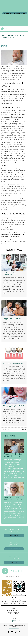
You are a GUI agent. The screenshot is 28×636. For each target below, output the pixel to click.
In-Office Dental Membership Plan (14, 13)
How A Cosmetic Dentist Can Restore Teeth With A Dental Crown (13, 406)
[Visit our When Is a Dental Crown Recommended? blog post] (13, 262)
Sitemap (17, 628)
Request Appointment (14, 548)
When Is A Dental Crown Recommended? (10, 273)
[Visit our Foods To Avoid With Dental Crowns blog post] (13, 353)
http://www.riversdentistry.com (10, 236)
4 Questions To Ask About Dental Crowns (12, 318)
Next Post (23, 429)
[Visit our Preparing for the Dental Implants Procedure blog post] (14, 452)
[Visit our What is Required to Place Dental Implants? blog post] (14, 495)
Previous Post (5, 429)
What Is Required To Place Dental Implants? (13, 498)
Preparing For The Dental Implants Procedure (14, 455)
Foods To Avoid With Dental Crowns (13, 363)
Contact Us (14, 562)
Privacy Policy (12, 628)
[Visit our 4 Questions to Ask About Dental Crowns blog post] (13, 308)
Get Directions (14, 535)
